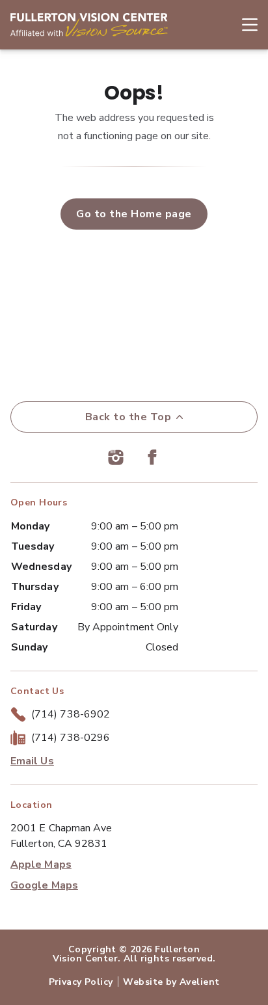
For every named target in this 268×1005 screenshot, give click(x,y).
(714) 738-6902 (70, 714)
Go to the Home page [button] (133, 214)
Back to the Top (128, 417)
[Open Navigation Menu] (243, 24)
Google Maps (44, 885)
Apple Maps (41, 864)
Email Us (32, 761)
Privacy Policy (81, 982)
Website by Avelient (171, 982)
